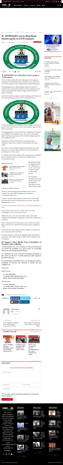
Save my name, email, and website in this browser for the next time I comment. (20, 395)
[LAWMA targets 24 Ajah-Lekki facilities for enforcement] (5, 174)
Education (7, 336)
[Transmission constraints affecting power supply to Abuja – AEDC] (52, 445)
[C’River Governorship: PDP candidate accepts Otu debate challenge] (20, 425)
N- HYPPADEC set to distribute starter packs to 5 (16, 294)
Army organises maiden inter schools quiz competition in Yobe (11, 324)
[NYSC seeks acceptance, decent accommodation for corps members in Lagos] (5, 181)
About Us (21, 1)
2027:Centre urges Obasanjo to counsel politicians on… (22, 417)
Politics (26, 5)
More (43, 5)
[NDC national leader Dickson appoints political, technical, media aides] (20, 447)
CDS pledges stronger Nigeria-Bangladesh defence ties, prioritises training (52, 85)
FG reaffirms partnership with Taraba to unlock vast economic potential (51, 63)
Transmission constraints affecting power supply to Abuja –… (55, 450)
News (14, 1)
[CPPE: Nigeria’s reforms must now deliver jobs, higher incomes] (36, 444)
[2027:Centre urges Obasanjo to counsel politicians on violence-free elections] (20, 413)
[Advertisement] (31, 19)
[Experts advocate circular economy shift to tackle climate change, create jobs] (36, 434)
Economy (32, 5)
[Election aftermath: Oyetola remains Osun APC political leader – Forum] (20, 437)
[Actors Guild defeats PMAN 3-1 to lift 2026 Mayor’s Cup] (36, 413)
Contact (17, 1)
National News (18, 5)
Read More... (8, 450)
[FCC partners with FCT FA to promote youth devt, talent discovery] (36, 423)
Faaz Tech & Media (57, 462)
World (38, 5)
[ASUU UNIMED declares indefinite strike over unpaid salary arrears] (5, 168)
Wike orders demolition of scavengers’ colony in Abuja (32, 324)
